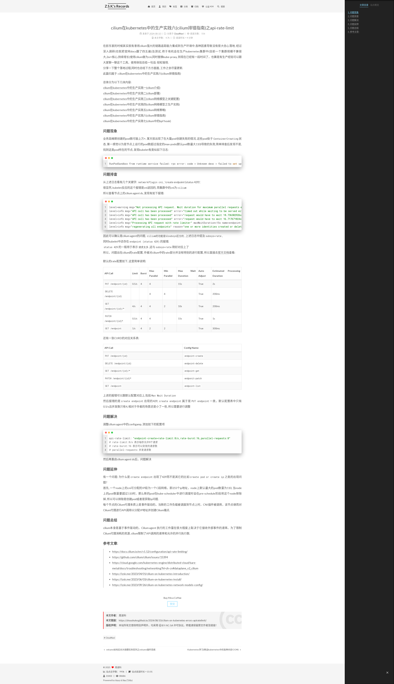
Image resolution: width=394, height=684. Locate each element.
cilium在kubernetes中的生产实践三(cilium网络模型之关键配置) (141, 99)
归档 (197, 6)
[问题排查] (240, 174)
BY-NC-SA (167, 625)
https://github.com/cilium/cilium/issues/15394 (140, 557)
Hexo (117, 680)
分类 (186, 6)
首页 (153, 6)
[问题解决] (240, 416)
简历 (164, 6)
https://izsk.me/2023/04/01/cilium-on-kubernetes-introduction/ (151, 573)
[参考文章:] (240, 543)
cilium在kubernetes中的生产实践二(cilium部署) (131, 93)
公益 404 (209, 6)
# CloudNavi (109, 638)
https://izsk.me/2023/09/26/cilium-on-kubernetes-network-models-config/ (157, 585)
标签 (175, 6)
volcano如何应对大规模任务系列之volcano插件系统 (130, 649)
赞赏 (172, 603)
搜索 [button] (223, 6)
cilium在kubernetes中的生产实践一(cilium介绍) (131, 87)
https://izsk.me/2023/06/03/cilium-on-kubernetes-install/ (147, 579)
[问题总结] (240, 520)
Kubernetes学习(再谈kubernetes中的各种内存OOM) (213, 649)
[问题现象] (240, 130)
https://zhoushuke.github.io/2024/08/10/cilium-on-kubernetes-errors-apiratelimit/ (163, 620)
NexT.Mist (128, 680)
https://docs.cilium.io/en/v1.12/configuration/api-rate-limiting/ (150, 551)
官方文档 (223, 252)
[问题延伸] (240, 469)
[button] (387, 673)
